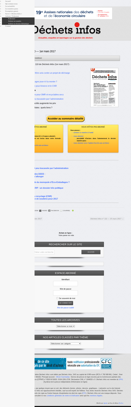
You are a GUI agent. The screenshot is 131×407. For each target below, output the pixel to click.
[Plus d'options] (73, 211)
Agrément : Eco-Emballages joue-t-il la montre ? (35, 82)
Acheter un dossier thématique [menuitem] (18, 24)
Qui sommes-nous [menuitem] (11, 4)
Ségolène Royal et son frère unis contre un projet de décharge (42, 73)
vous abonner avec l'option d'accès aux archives (91, 143)
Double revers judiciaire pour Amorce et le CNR (35, 86)
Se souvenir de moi (66, 298)
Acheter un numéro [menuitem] (14, 21)
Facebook (55, 210)
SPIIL (121, 379)
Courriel (66, 210)
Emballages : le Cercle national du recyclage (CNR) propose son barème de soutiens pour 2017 (37, 196)
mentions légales (96, 396)
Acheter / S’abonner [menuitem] (12, 16)
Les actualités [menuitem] (10, 6)
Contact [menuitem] (8, 26)
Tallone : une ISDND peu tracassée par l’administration (38, 99)
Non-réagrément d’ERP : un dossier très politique (39, 188)
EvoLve (121, 403)
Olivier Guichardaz (63, 377)
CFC (84, 393)
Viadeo (44, 210)
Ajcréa (105, 403)
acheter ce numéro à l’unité (83, 133)
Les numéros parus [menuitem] (11, 9)
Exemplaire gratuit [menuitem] (11, 11)
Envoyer (91, 252)
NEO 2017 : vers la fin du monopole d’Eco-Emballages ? (43, 182)
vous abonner (79, 136)
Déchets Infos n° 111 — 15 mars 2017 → (107, 219)
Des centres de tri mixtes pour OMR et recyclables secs (39, 95)
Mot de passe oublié (65, 307)
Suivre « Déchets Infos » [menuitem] (13, 14)
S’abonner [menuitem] (11, 19)
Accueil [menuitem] (8, 1)
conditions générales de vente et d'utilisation (63, 396)
